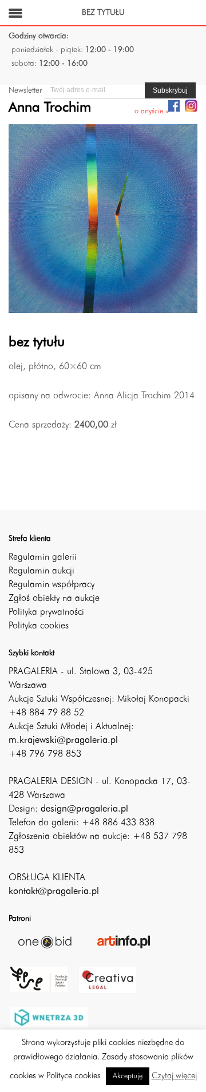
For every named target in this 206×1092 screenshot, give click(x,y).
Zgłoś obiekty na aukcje (54, 598)
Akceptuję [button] (127, 1076)
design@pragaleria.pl (84, 809)
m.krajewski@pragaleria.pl (63, 740)
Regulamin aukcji (41, 571)
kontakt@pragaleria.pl (54, 891)
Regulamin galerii (43, 557)
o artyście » (151, 111)
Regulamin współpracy (51, 584)
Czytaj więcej (174, 1076)
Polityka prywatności (46, 612)
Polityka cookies (39, 626)
